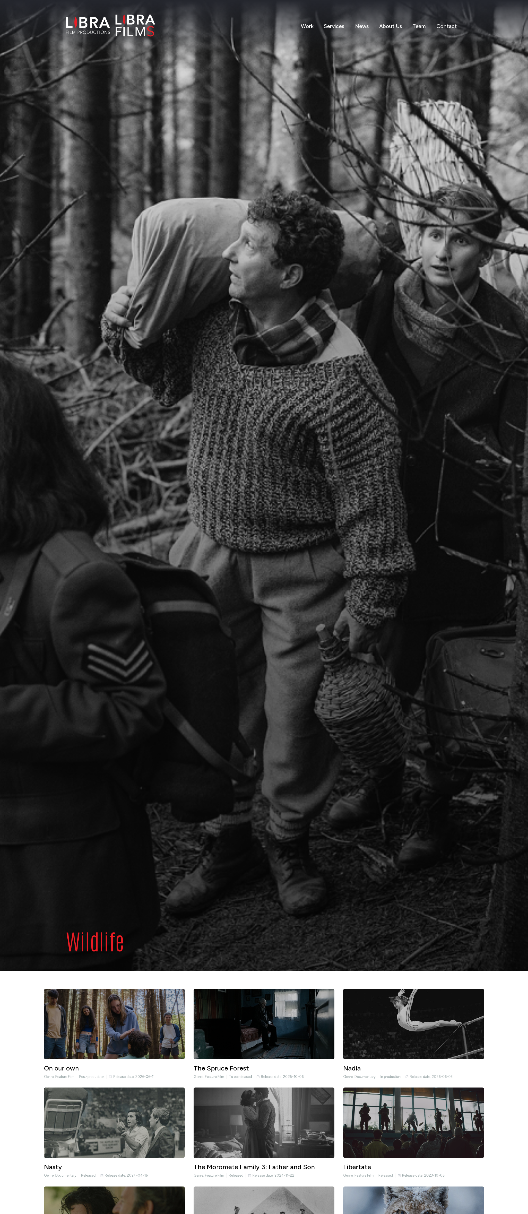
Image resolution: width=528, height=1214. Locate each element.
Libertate (357, 1167)
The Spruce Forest (221, 1068)
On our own (61, 1068)
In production (390, 1077)
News (362, 26)
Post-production (91, 1077)
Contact (446, 26)
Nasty (53, 1167)
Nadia (352, 1068)
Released (88, 1175)
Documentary (365, 1077)
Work (307, 26)
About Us (390, 26)
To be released (240, 1077)
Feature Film (65, 1077)
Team (419, 26)
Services (334, 26)
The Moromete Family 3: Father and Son (254, 1167)
